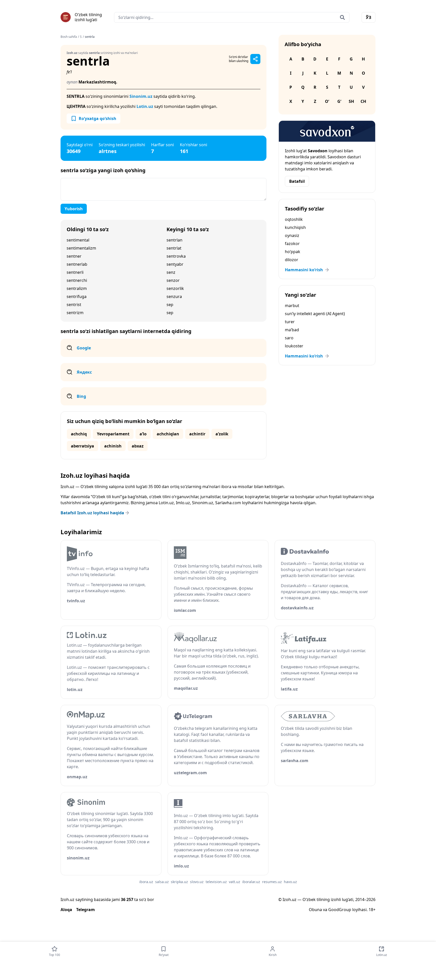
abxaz (138, 446)
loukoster (294, 346)
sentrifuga (77, 296)
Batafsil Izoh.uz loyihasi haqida (92, 513)
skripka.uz (179, 881)
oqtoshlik (294, 219)
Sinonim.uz (140, 96)
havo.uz (290, 881)
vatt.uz (234, 881)
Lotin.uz (145, 106)
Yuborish (74, 209)
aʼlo (143, 434)
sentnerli (75, 272)
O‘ (327, 101)
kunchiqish (295, 227)
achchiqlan (168, 434)
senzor (173, 280)
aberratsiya (82, 446)
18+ (372, 909)
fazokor (292, 243)
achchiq (79, 434)
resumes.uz (272, 881)
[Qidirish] (342, 17)
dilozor (291, 259)
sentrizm (75, 312)
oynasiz (292, 235)
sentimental (78, 240)
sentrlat (174, 248)
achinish (113, 446)
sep (170, 304)
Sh (351, 101)
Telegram (85, 909)
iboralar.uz (251, 881)
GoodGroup (339, 909)
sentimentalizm (81, 248)
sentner (74, 256)
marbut (292, 305)
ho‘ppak (292, 251)
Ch (363, 101)
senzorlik (175, 288)
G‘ (339, 101)
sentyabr (175, 264)
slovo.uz (197, 881)
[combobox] (231, 17)
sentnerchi (77, 280)
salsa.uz (162, 881)
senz (171, 272)
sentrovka (176, 256)
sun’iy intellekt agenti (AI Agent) (315, 313)
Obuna (315, 909)
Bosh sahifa (69, 37)
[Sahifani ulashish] (255, 59)
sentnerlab (77, 264)
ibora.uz (146, 881)
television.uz (216, 881)
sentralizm (77, 288)
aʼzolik (221, 434)
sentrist (74, 304)
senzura (174, 296)
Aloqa (66, 909)
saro (289, 338)
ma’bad (292, 330)
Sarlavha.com (228, 502)
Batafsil (297, 181)
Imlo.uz (183, 502)
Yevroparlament (113, 434)
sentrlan (174, 240)
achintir (197, 434)
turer (290, 321)
